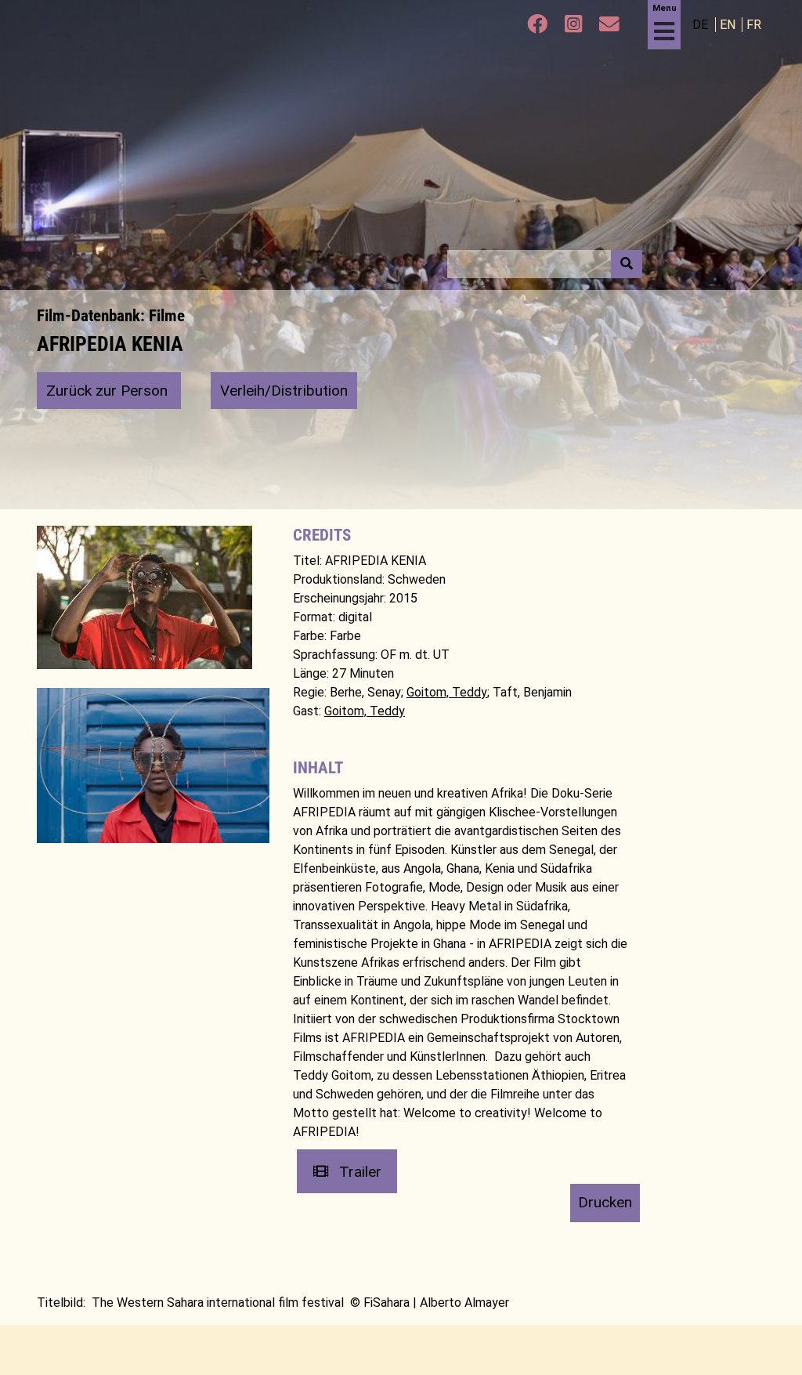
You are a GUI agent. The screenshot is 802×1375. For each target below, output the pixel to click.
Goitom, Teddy (446, 692)
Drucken (605, 1202)
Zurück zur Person (109, 391)
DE (701, 24)
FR (753, 24)
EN (729, 24)
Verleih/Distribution (284, 391)
